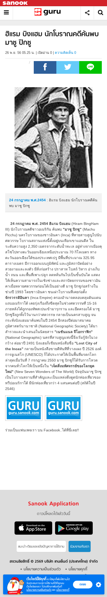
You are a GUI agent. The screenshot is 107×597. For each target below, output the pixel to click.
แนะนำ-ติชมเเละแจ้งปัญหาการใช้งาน (41, 546)
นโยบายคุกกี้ (62, 589)
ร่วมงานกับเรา (79, 546)
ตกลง (82, 584)
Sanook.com (16, 3)
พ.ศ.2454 (38, 200)
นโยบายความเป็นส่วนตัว (38, 589)
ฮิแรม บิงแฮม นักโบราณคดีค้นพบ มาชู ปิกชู (49, 12)
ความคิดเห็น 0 (65, 53)
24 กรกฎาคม (20, 200)
